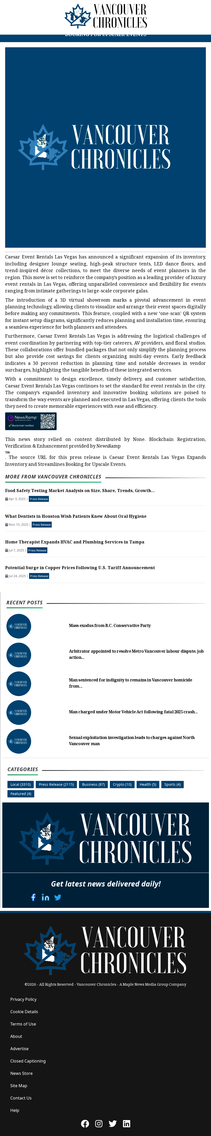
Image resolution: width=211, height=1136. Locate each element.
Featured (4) (21, 793)
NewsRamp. (63, 452)
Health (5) (148, 784)
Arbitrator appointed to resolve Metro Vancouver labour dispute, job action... (136, 654)
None (139, 440)
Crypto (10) (122, 784)
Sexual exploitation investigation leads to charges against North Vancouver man (132, 741)
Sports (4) (172, 784)
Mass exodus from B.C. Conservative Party (110, 626)
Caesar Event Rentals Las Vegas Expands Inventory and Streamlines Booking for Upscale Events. (105, 461)
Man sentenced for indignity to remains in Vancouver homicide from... (130, 683)
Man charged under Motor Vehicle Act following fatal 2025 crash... (133, 712)
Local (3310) (21, 784)
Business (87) (93, 784)
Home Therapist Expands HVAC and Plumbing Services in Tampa (74, 542)
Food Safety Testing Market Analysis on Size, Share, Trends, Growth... (80, 491)
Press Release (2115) (56, 784)
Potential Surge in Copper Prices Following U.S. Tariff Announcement (80, 568)
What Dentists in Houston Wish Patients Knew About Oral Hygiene (75, 516)
